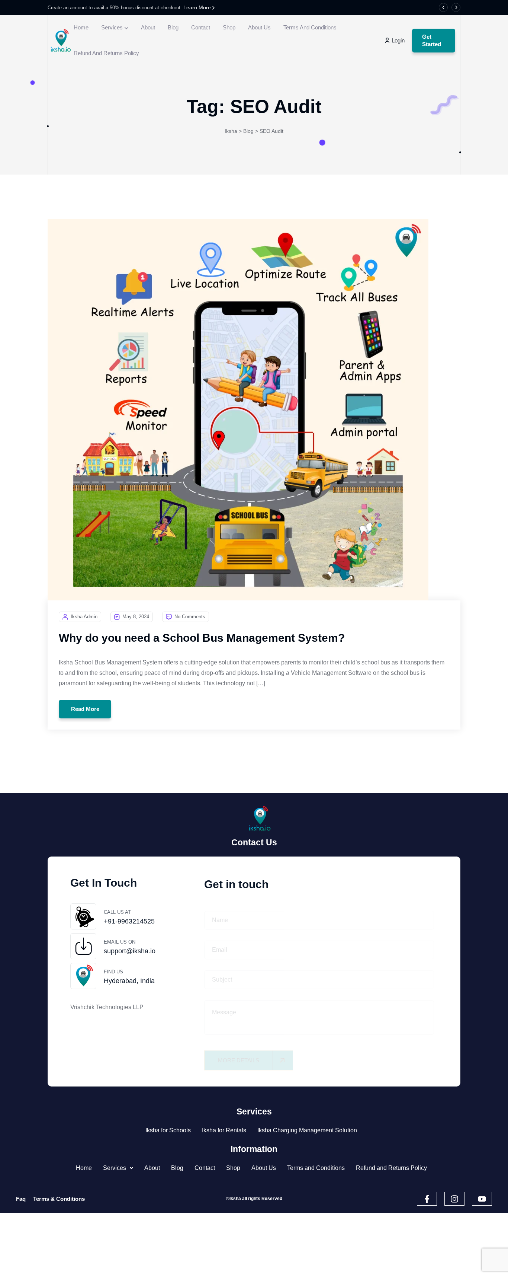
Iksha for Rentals (224, 1130)
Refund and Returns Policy (106, 53)
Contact (200, 27)
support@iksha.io (129, 951)
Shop (229, 27)
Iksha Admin (84, 616)
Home (81, 27)
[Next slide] (455, 7)
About (148, 27)
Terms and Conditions (310, 27)
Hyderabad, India (129, 981)
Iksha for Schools (168, 1130)
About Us (259, 27)
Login (398, 40)
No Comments (189, 616)
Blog (173, 27)
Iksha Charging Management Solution (307, 1130)
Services (112, 27)
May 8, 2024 (135, 616)
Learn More (197, 7)
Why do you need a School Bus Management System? (202, 638)
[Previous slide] (443, 7)
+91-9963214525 (129, 921)
